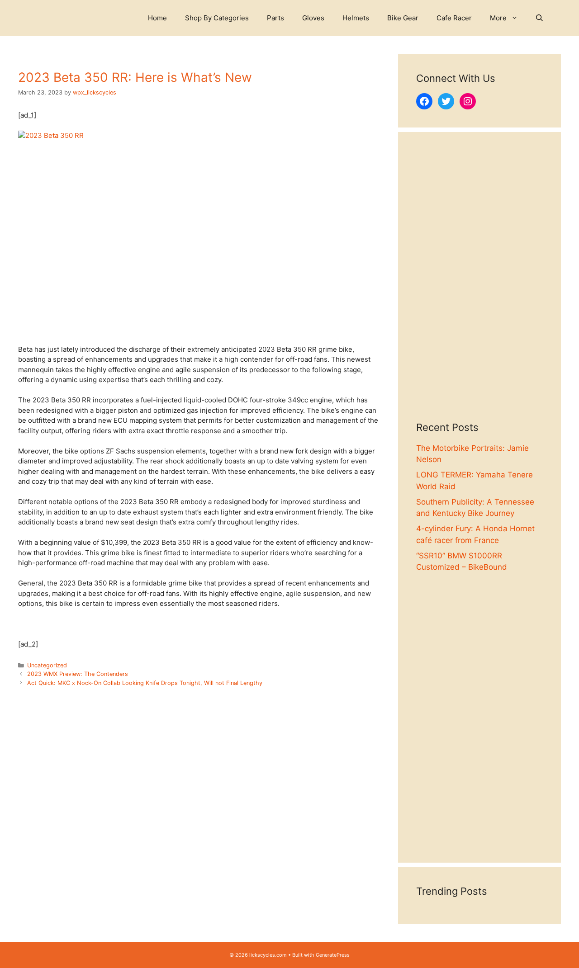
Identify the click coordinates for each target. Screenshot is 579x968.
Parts (275, 18)
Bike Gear (402, 18)
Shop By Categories (217, 18)
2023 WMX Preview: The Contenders (77, 674)
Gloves (313, 18)
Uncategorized (47, 665)
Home (157, 18)
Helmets (355, 18)
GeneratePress (333, 955)
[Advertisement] (479, 285)
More (498, 18)
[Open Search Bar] (539, 18)
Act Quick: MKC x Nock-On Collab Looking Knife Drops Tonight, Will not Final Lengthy (144, 683)
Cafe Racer (454, 18)
